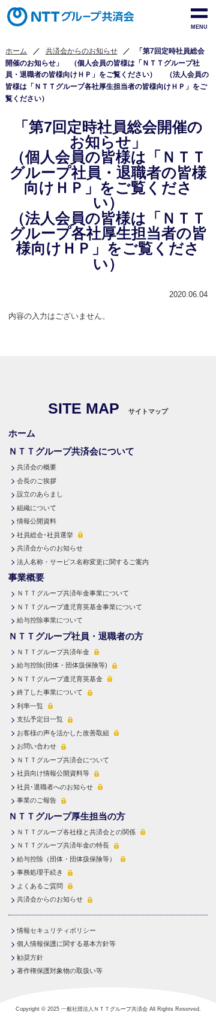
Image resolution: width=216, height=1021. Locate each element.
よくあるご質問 (40, 886)
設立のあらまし (40, 494)
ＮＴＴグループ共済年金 (53, 651)
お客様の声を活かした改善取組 (63, 732)
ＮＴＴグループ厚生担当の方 (66, 816)
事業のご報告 (36, 800)
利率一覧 (30, 705)
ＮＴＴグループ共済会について (63, 759)
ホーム (16, 51)
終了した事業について (50, 692)
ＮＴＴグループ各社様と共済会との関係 (76, 832)
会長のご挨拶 (36, 480)
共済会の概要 (36, 467)
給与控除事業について (50, 620)
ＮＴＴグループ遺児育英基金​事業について (79, 606)
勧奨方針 (30, 957)
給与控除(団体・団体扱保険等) (62, 665)
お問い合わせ (36, 746)
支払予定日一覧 (40, 719)
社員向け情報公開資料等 (53, 773)
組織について (36, 507)
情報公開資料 (36, 521)
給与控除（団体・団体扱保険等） (66, 859)
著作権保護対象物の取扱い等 (60, 970)
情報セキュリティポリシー (56, 930)
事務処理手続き (40, 872)
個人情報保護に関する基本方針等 (66, 943)
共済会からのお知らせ (82, 51)
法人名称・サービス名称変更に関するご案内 (83, 561)
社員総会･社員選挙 (45, 534)
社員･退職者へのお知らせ (55, 787)
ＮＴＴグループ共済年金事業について (73, 593)
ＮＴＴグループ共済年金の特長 (63, 845)
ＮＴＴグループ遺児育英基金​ (60, 678)
